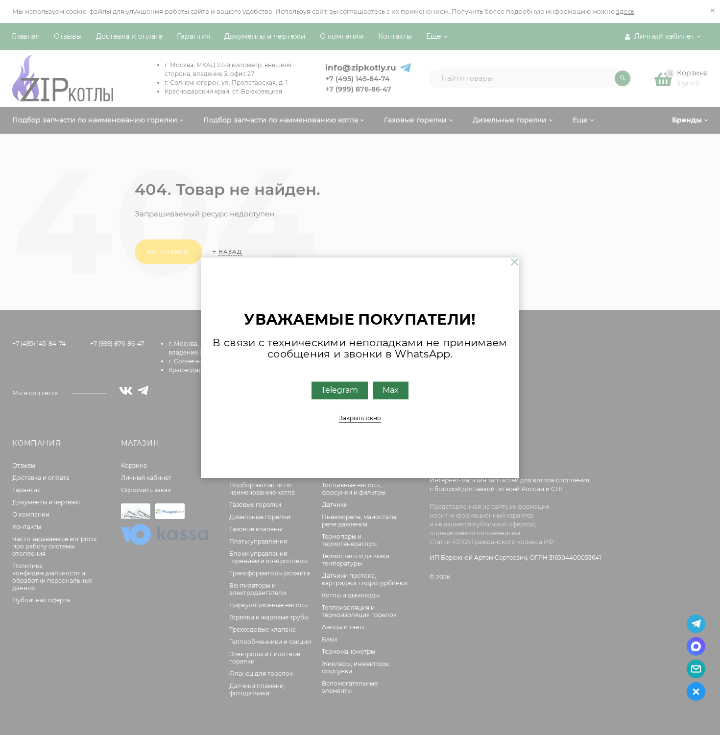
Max (391, 390)
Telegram (339, 390)
